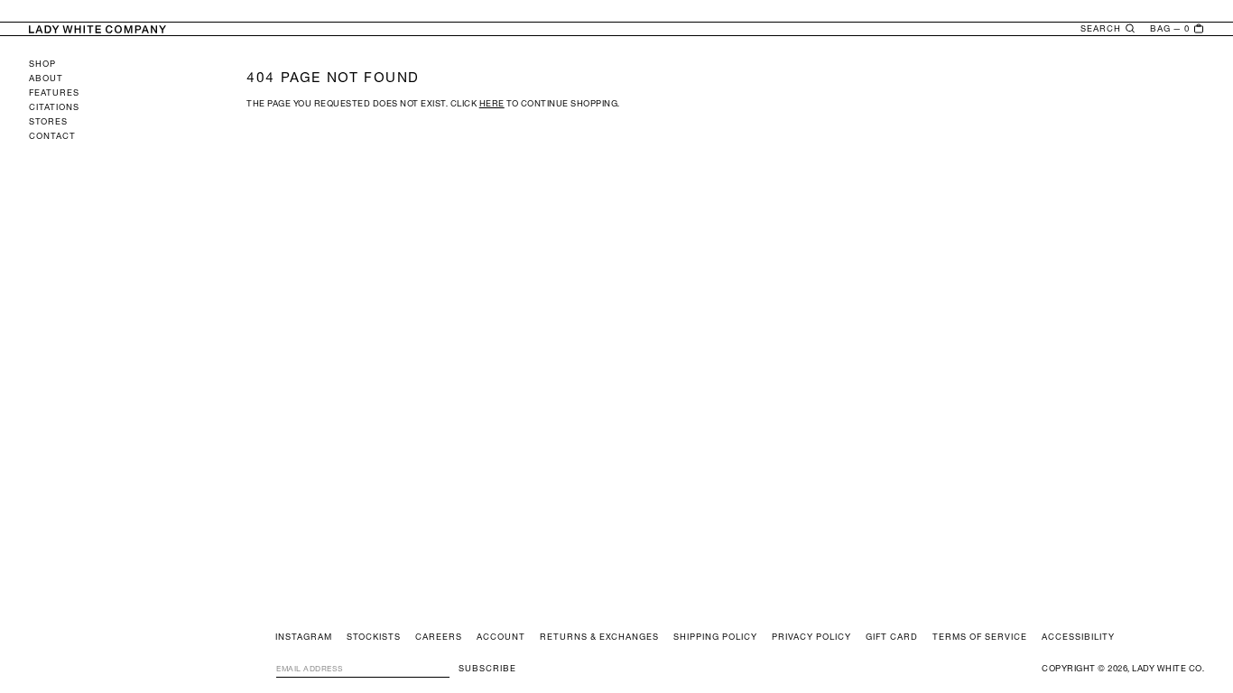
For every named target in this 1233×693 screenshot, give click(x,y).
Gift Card (892, 637)
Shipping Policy (715, 637)
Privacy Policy (811, 637)
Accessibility (1078, 637)
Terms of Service (979, 637)
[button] (1108, 28)
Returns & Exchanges (599, 637)
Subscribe (487, 668)
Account (501, 637)
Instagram (303, 637)
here (492, 103)
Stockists (374, 637)
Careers (438, 637)
